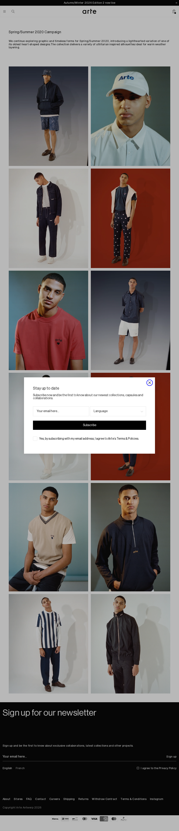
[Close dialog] (149, 382)
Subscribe (89, 425)
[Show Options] (142, 411)
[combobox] (117, 411)
